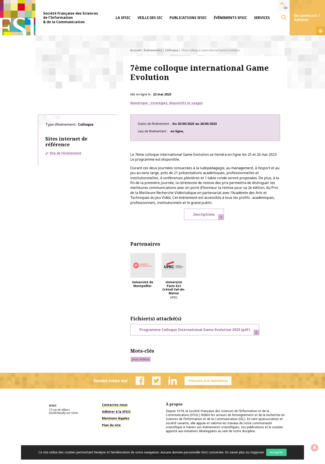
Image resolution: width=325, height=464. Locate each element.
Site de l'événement (65, 153)
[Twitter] (156, 380)
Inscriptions (204, 214)
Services (262, 17)
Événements (153, 50)
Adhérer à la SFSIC (116, 411)
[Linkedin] (172, 380)
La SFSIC (123, 17)
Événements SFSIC (230, 17)
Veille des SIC (150, 17)
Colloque (171, 50)
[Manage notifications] (314, 447)
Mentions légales (115, 418)
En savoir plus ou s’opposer (244, 452)
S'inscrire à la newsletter (208, 380)
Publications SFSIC (188, 17)
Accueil (135, 50)
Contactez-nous (115, 405)
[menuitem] (123, 17)
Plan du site (111, 425)
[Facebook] (140, 380)
